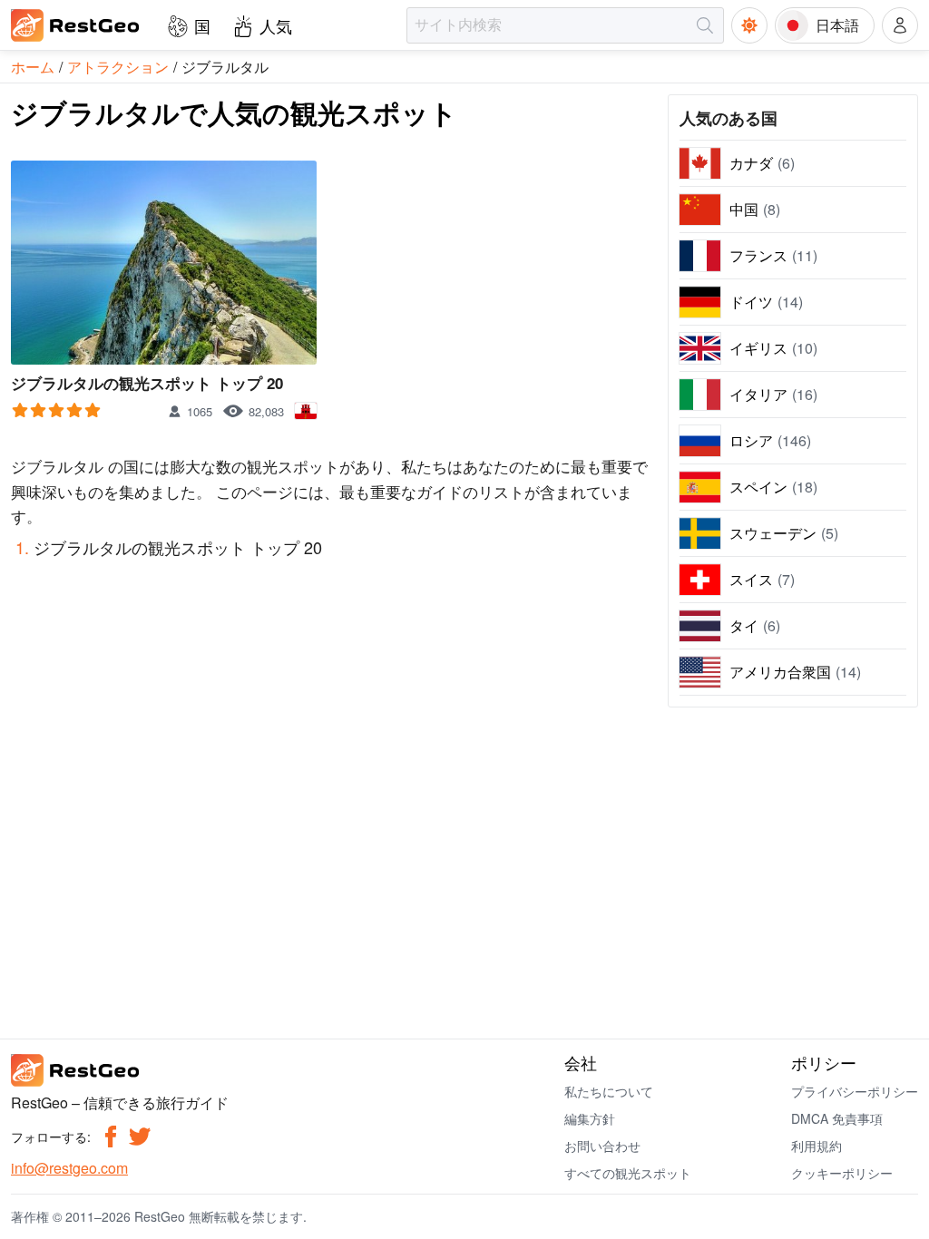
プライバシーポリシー (854, 1091)
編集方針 (589, 1118)
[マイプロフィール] (900, 25)
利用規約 (816, 1146)
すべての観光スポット (627, 1173)
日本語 (837, 25)
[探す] (705, 25)
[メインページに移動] (76, 25)
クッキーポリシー (842, 1173)
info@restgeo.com (69, 1167)
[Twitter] (140, 1136)
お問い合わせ (602, 1146)
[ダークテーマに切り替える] (749, 25)
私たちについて (608, 1091)
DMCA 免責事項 (837, 1118)
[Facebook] (111, 1136)
